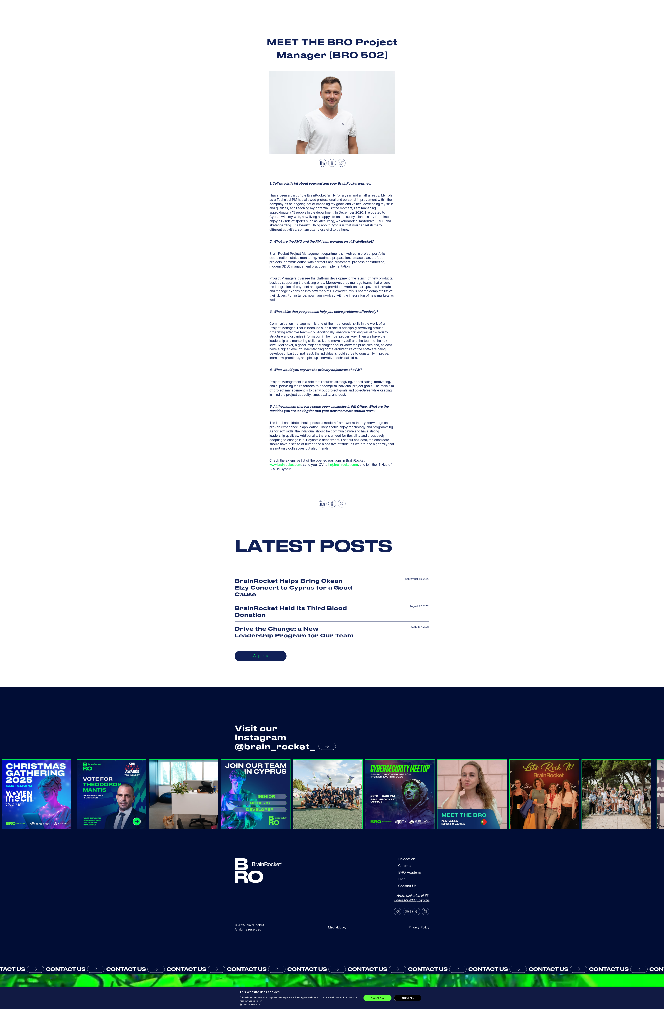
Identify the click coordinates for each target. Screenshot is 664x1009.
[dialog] (332, 998)
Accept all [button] (377, 997)
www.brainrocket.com (285, 465)
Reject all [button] (408, 997)
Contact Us (407, 886)
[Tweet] (341, 163)
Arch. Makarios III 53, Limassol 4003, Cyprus (411, 898)
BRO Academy (410, 873)
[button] (299, 1004)
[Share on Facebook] (332, 163)
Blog (401, 880)
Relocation (406, 859)
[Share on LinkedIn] (322, 163)
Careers (404, 866)
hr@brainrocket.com (343, 465)
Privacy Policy (418, 927)
